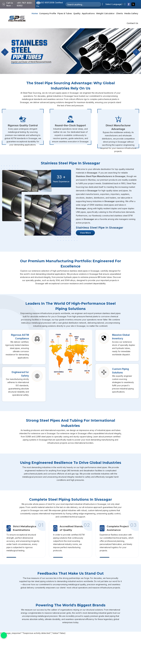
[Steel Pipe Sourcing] (17, 18)
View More (85, 232)
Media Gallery (131, 13)
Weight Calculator (105, 13)
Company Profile (47, 13)
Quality (76, 13)
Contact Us (132, 23)
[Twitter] (133, 4)
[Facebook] (128, 4)
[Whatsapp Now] (4, 635)
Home (35, 13)
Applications (88, 13)
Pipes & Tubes (64, 13)
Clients (119, 13)
